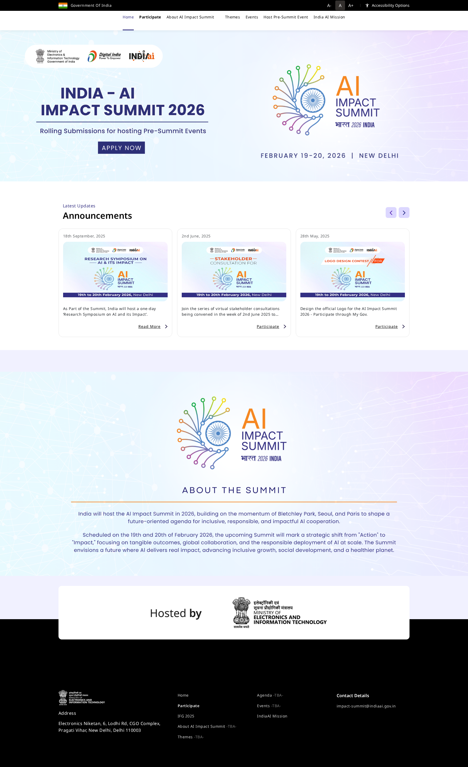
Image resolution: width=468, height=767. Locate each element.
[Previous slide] (391, 212)
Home (128, 16)
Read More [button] (149, 326)
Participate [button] (268, 326)
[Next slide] (404, 212)
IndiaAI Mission (272, 716)
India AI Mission (329, 16)
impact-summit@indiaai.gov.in (366, 706)
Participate (188, 705)
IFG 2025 (186, 716)
